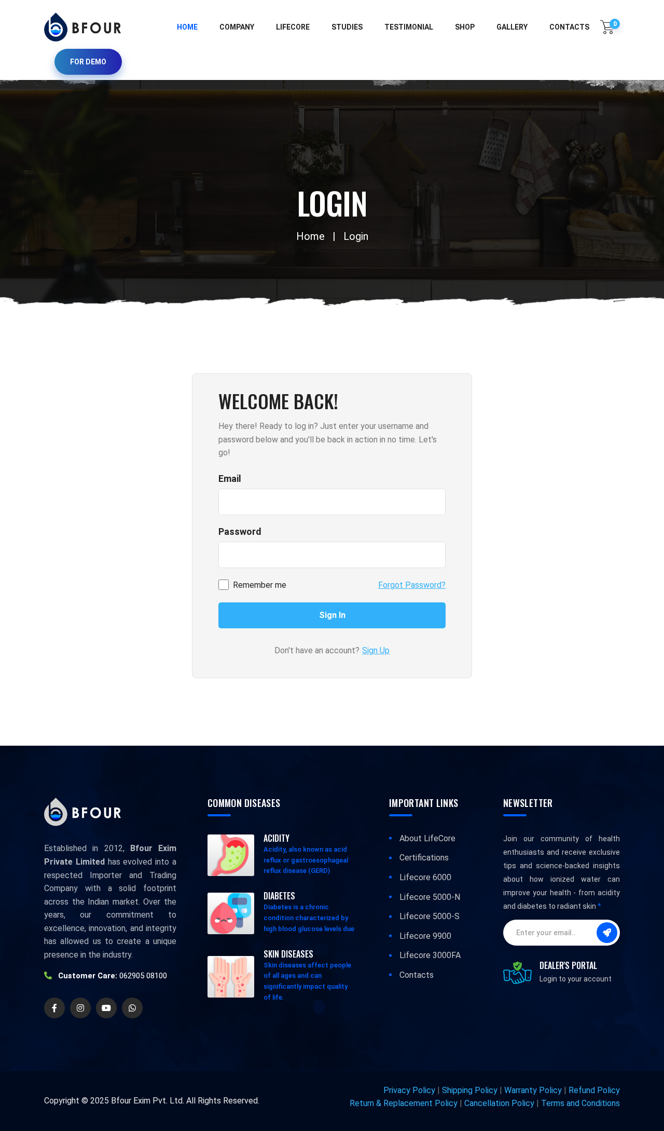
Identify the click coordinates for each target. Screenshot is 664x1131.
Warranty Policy (533, 1090)
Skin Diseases (288, 954)
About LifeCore (427, 838)
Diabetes (279, 896)
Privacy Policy (409, 1090)
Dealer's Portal (568, 965)
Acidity (276, 838)
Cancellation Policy (499, 1103)
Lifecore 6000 (425, 877)
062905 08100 (143, 975)
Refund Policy (594, 1090)
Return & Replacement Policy (404, 1103)
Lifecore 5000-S (429, 916)
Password (239, 531)
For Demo (88, 62)
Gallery (512, 27)
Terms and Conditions (580, 1103)
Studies (347, 27)
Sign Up (376, 650)
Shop (465, 27)
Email (229, 478)
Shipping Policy (469, 1090)
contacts (569, 27)
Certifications (424, 858)
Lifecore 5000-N (429, 897)
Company (236, 27)
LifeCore (293, 27)
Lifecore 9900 (425, 936)
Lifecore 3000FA (430, 955)
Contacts (416, 975)
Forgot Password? (412, 585)
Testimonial (408, 27)
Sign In (332, 615)
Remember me (259, 585)
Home (187, 27)
